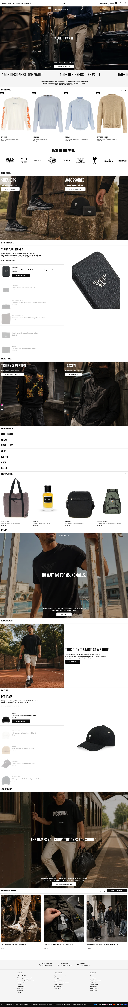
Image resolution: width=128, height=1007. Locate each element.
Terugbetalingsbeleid (53, 1004)
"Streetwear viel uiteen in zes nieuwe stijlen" (103, 944)
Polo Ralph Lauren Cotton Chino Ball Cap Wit (24, 733)
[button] (120, 3)
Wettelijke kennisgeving (79, 1004)
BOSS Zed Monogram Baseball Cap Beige (23, 748)
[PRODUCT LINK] (16, 118)
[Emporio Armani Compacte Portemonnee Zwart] (6, 333)
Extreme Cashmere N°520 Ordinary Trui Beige (107, 139)
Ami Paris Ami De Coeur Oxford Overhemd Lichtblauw (76, 139)
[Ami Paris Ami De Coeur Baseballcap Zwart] (6, 718)
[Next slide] (125, 89)
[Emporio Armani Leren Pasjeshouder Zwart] (6, 287)
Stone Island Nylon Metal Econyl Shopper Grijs (10, 523)
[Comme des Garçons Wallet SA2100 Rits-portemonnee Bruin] (6, 318)
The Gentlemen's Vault (12, 1004)
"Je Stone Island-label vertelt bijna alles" (59, 944)
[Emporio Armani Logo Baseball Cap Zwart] (6, 763)
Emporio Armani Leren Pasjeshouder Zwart (24, 287)
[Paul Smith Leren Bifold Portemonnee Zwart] (6, 348)
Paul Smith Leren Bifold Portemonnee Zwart (24, 348)
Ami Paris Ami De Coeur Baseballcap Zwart (24, 715)
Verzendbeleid (42, 1004)
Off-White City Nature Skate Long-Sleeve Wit (10, 139)
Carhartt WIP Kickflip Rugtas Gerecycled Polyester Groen (109, 523)
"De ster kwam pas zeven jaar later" (14, 944)
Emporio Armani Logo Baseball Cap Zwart (23, 763)
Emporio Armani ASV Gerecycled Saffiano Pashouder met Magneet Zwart (32, 270)
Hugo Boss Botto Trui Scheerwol (40, 139)
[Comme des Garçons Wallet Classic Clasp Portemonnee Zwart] (6, 302)
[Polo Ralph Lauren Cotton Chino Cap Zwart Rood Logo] (6, 779)
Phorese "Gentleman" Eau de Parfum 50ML (41, 523)
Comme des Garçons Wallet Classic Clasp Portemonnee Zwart (29, 302)
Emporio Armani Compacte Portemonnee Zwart (25, 333)
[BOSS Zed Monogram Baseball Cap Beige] (6, 748)
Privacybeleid (24, 1004)
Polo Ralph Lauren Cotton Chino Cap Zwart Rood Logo (27, 779)
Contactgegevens (33, 1004)
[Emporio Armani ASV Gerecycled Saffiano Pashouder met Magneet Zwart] (6, 272)
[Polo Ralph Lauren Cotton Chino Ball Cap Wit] (6, 733)
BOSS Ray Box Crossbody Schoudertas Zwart (74, 523)
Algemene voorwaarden (65, 1004)
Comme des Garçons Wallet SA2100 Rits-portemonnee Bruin (28, 318)
